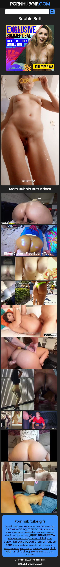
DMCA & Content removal (30, 564)
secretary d (26, 548)
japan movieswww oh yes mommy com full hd (31, 536)
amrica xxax (37, 551)
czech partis (48, 545)
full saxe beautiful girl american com (31, 543)
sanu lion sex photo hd (29, 545)
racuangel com (41, 548)
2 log (15, 545)
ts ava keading (16, 529)
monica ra (35, 529)
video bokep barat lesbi (27, 526)
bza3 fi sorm (12, 526)
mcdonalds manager (34, 532)
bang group (30, 554)
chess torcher (49, 552)
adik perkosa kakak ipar (46, 526)
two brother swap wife (20, 535)
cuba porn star (11, 548)
